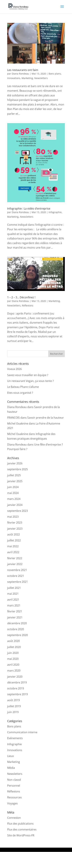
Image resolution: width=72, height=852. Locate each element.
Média (11, 768)
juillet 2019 (14, 706)
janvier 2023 (14, 528)
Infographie (55, 212)
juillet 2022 (14, 540)
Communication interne (22, 732)
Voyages (12, 803)
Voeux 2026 (14, 369)
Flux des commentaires (22, 829)
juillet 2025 (14, 475)
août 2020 (13, 641)
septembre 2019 (17, 694)
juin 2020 (13, 653)
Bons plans (55, 73)
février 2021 (14, 611)
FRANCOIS (13, 417)
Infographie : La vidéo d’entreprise (28, 208)
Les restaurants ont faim (22, 70)
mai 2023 (13, 516)
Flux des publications (20, 823)
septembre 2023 (17, 511)
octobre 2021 (15, 576)
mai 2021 (13, 594)
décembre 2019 (17, 682)
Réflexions (27, 305)
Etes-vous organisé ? (20, 393)
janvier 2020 (14, 676)
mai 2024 (13, 493)
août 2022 (13, 534)
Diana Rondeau (20, 73)
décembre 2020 (17, 623)
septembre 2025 (17, 469)
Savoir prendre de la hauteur (45, 417)
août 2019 (13, 700)
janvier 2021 (14, 617)
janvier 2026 (14, 463)
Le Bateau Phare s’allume (23, 387)
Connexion (14, 818)
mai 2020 (13, 659)
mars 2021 (13, 605)
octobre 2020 (15, 629)
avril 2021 (13, 599)
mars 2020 (13, 670)
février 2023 (14, 522)
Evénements (15, 738)
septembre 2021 (17, 582)
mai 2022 (13, 546)
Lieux (10, 756)
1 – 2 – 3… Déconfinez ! (21, 297)
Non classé (14, 780)
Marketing (27, 78)
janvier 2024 (14, 505)
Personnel (13, 785)
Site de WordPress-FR (20, 835)
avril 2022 (13, 552)
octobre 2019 (15, 688)
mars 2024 (13, 499)
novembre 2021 (17, 570)
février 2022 (14, 558)
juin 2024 (13, 487)
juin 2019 (13, 712)
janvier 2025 (14, 481)
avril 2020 (13, 664)
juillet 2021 (14, 588)
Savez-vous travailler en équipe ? (27, 375)
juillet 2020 (14, 647)
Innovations (13, 78)
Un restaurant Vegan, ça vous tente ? (30, 381)
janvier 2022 (14, 564)
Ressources (14, 797)
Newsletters (41, 78)
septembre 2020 (17, 635)
